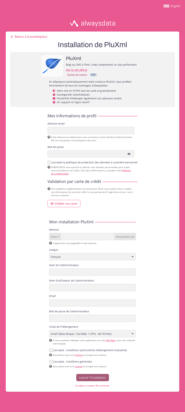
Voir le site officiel (76, 70)
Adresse (54, 229)
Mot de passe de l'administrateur (69, 311)
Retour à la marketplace (31, 37)
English (174, 7)
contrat (78, 355)
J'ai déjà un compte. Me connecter (92, 385)
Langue (53, 249)
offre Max (110, 340)
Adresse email (56, 123)
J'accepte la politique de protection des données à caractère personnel (94, 162)
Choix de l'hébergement (63, 326)
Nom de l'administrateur (64, 265)
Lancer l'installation (92, 378)
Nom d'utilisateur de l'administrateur (71, 280)
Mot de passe (56, 147)
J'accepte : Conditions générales (72, 361)
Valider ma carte (66, 204)
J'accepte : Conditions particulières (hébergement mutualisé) (90, 350)
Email (52, 296)
